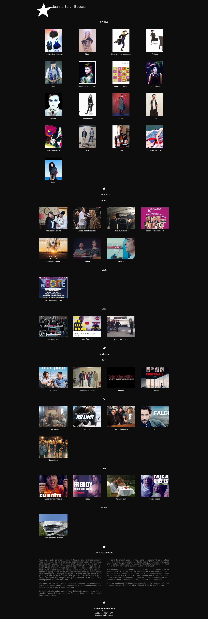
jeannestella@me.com (104, 615)
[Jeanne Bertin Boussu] (104, 10)
